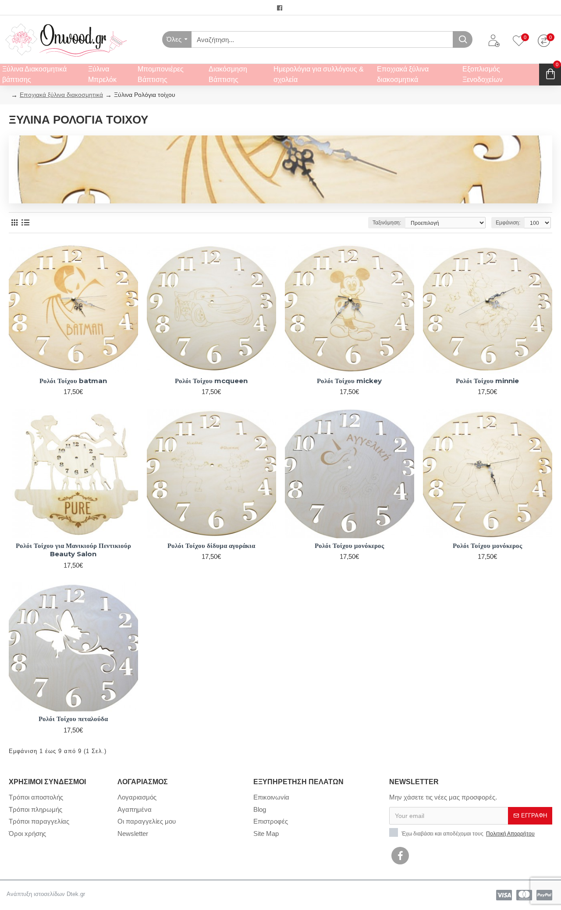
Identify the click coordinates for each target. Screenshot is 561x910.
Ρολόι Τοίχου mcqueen (211, 381)
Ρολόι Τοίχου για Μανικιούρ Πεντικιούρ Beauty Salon (73, 549)
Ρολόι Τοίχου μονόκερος (349, 545)
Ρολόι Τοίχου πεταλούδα (73, 718)
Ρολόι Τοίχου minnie (487, 381)
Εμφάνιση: (508, 223)
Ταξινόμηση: (387, 223)
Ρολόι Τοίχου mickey (349, 381)
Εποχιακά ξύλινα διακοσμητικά (61, 94)
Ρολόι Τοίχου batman (73, 381)
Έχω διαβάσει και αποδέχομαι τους (467, 834)
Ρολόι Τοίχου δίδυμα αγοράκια (211, 545)
